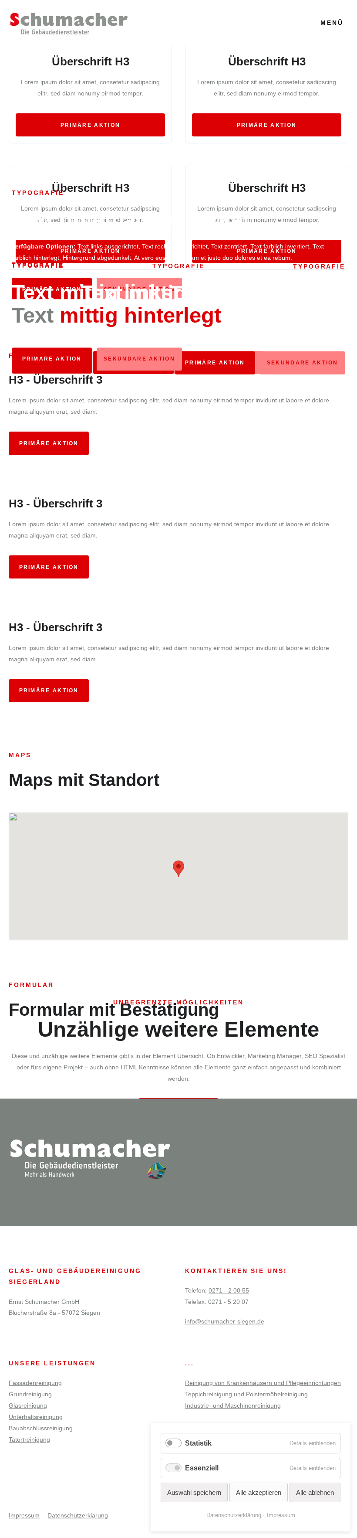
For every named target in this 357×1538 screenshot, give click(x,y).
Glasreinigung (28, 1405)
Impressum (24, 1515)
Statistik (198, 1443)
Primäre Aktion (90, 125)
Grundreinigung (30, 1394)
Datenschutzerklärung (77, 1515)
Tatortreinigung (29, 1439)
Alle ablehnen (315, 1492)
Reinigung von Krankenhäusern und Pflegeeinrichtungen (263, 1382)
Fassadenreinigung (35, 1382)
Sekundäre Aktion (139, 359)
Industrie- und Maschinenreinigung (233, 1405)
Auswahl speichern (194, 1492)
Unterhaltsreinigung (36, 1416)
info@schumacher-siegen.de (224, 1321)
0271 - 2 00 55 (229, 1290)
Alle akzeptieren (258, 1492)
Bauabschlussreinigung (41, 1428)
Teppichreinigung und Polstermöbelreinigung (246, 1394)
